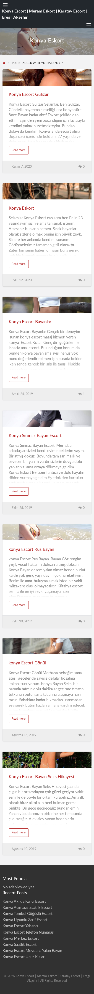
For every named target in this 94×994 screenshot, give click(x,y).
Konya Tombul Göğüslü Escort (27, 914)
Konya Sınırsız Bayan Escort (35, 436)
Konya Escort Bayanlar (30, 322)
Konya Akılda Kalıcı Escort (24, 901)
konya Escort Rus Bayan (31, 549)
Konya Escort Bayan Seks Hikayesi (41, 777)
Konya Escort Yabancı (20, 926)
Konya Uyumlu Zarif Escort (25, 920)
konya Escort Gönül (27, 663)
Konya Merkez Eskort (21, 938)
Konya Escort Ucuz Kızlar (23, 957)
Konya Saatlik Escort (20, 945)
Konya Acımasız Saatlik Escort (27, 908)
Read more (20, 151)
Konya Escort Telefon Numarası (29, 932)
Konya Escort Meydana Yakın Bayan (32, 951)
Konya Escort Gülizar (29, 94)
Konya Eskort (21, 208)
